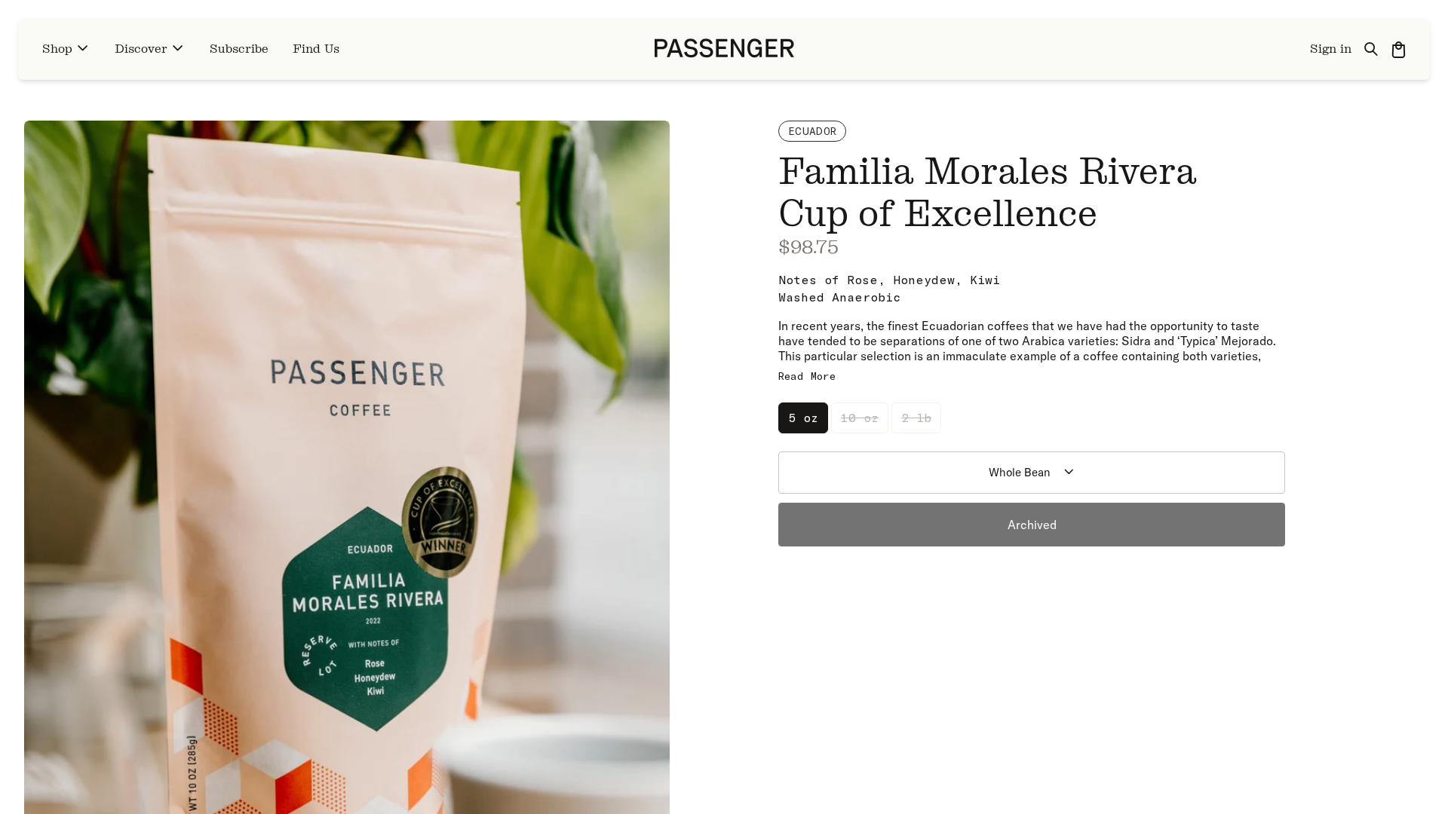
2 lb (916, 417)
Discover (141, 48)
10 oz (860, 417)
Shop (57, 48)
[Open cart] (1398, 49)
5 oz (803, 417)
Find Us (316, 48)
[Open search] (1371, 49)
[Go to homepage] (724, 49)
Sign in (1330, 48)
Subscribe (239, 48)
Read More (807, 376)
